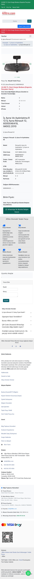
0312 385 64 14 (24, 512)
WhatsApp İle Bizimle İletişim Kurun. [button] (18, 210)
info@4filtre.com (12, 509)
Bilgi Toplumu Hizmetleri (8, 426)
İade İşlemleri (5, 407)
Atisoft (21, 560)
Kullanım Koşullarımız (7, 430)
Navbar (4, 36)
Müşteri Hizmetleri (6, 403)
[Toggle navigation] (30, 36)
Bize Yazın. (7, 445)
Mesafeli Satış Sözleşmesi (9, 434)
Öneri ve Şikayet (6, 441)
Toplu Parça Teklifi (6, 410)
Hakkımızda (4, 372)
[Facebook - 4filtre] (13, 346)
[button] (17, 64)
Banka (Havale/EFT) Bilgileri (9, 392)
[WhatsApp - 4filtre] (17, 346)
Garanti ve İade (5, 376)
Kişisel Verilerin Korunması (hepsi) (11, 396)
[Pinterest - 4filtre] (21, 346)
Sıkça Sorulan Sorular (7, 380)
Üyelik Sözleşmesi (6, 399)
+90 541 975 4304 (9, 469)
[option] (17, 64)
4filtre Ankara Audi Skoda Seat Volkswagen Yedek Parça (16, 553)
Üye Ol (3, 7)
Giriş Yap (8, 7)
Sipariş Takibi (15, 7)
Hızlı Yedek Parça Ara (7, 414)
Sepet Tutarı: (24, 26)
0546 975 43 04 (21, 516)
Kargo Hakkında (6, 437)
